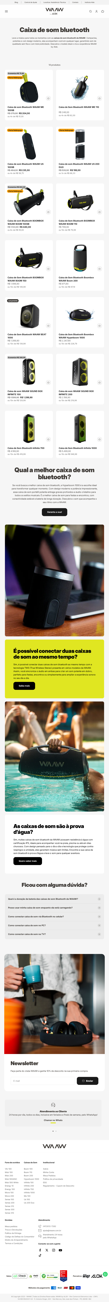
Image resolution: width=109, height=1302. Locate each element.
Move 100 (9, 1192)
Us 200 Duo (29, 1203)
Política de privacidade (53, 1179)
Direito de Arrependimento (16, 1240)
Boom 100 (28, 1169)
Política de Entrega (13, 1233)
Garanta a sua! (54, 512)
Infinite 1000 (29, 1192)
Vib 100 (8, 1169)
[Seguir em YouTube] (60, 1250)
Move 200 (9, 1196)
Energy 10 (9, 1186)
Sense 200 (9, 1203)
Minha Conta (48, 1172)
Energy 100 (10, 1189)
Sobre (45, 1169)
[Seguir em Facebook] (40, 1250)
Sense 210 (9, 1206)
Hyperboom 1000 (31, 1179)
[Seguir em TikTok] (40, 1255)
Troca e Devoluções (13, 1230)
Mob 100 (9, 1172)
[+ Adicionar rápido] (48, 98)
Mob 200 (9, 1175)
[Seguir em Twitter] (47, 1250)
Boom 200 (28, 1175)
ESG (45, 1182)
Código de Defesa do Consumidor (19, 1236)
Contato (75, 2)
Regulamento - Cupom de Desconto (58, 1186)
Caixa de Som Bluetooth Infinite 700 (26, 448)
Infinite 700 (29, 1189)
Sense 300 (9, 1209)
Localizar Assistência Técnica (54, 2)
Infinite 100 (28, 1182)
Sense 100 (9, 1199)
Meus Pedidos (49, 1175)
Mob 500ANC (11, 1179)
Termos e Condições (14, 1243)
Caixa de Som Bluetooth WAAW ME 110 (79, 107)
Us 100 (27, 1199)
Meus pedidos (11, 1226)
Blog (16, 2)
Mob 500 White (11, 1182)
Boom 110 (28, 1172)
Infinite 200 (29, 1186)
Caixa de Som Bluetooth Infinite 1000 (78, 448)
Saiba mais (24, 685)
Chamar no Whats (53, 1120)
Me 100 (27, 1196)
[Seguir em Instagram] (53, 1250)
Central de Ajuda (30, 2)
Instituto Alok (90, 2)
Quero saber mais (28, 861)
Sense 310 (9, 1213)
